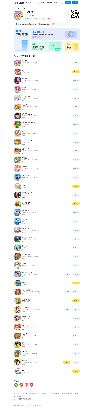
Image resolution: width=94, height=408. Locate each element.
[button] (19, 3)
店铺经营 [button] (29, 107)
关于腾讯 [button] (16, 393)
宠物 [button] (33, 265)
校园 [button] (34, 80)
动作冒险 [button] (24, 212)
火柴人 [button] (30, 239)
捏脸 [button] (35, 89)
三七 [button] (31, 335)
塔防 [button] (26, 239)
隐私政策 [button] (64, 393)
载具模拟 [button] (29, 212)
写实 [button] (37, 212)
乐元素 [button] (35, 344)
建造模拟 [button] (29, 133)
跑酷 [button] (28, 177)
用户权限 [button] (58, 393)
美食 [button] (43, 18)
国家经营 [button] (27, 362)
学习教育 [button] (38, 291)
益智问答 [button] (29, 274)
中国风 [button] (37, 353)
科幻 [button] (31, 230)
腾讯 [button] (37, 133)
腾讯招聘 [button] (41, 393)
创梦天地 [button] (36, 159)
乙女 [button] (35, 327)
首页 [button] (15, 8)
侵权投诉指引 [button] (70, 393)
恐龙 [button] (28, 291)
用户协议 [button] (77, 393)
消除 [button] (28, 124)
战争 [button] (31, 362)
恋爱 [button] (31, 327)
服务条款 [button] (30, 393)
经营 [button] (28, 89)
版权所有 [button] (52, 393)
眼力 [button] (28, 309)
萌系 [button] (31, 344)
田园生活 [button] (32, 353)
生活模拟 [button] (36, 18)
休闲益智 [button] (28, 18)
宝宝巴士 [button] (32, 291)
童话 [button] (31, 89)
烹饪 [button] (29, 265)
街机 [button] (31, 177)
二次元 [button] (36, 168)
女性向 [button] (32, 168)
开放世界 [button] (29, 98)
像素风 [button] (35, 177)
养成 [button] (28, 327)
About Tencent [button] (23, 393)
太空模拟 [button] (29, 195)
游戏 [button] (19, 8)
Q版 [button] (34, 98)
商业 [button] (31, 151)
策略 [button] (23, 239)
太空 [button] (34, 195)
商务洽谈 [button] (36, 393)
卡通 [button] (49, 18)
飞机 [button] (34, 212)
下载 (68, 274)
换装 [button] (28, 168)
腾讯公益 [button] (47, 393)
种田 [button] (28, 353)
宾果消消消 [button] (36, 151)
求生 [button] (28, 230)
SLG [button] (28, 335)
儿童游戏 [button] (29, 247)
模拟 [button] (28, 318)
